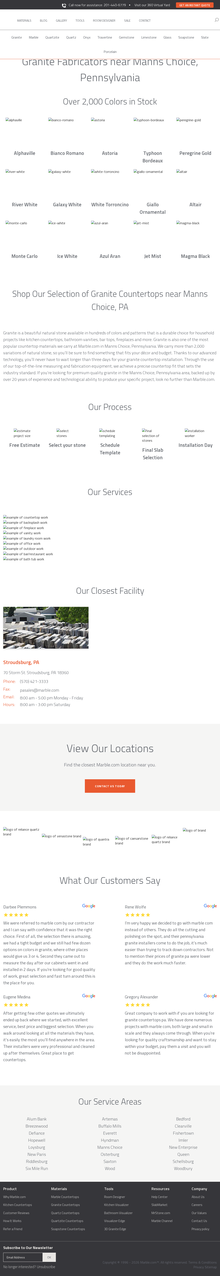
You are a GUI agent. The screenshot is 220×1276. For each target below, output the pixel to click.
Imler (183, 1140)
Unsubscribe (46, 1267)
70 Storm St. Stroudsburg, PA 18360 (36, 672)
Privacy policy (200, 1229)
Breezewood (37, 1126)
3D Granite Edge (115, 1229)
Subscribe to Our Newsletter (28, 1248)
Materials (24, 20)
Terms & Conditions (202, 1262)
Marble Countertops (65, 1197)
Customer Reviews (16, 1213)
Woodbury (183, 1168)
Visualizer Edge (114, 1221)
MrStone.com (160, 1213)
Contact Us (199, 1221)
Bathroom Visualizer (118, 1213)
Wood (110, 1168)
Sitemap (211, 1267)
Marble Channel (162, 1221)
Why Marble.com (14, 1197)
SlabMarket (159, 1205)
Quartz (71, 37)
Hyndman (110, 1140)
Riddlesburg (36, 1161)
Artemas (110, 1119)
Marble (33, 37)
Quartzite (52, 37)
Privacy (198, 1267)
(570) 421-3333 (34, 681)
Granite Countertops (65, 1205)
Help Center (159, 1197)
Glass (167, 37)
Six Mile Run (37, 1168)
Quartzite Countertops (67, 1221)
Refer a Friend (12, 1229)
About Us (198, 1197)
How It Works (12, 1221)
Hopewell (36, 1140)
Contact (145, 20)
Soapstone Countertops (68, 1229)
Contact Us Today (110, 786)
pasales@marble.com (39, 690)
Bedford (183, 1119)
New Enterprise (183, 1147)
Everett (110, 1133)
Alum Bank (37, 1119)
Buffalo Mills (109, 1126)
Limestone (149, 37)
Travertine (104, 37)
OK (49, 1257)
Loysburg (36, 1147)
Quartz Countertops (65, 1213)
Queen (183, 1154)
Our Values (199, 1213)
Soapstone (186, 37)
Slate (205, 37)
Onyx (86, 37)
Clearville (183, 1126)
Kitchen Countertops (17, 1205)
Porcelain (110, 51)
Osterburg (110, 1154)
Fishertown (183, 1133)
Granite (16, 37)
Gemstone (126, 37)
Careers (197, 1205)
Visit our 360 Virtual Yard (152, 4)
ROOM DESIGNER (104, 20)
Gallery (61, 20)
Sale (127, 20)
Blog (43, 20)
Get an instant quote (194, 5)
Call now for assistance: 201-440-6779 (97, 4)
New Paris (37, 1154)
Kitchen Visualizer (116, 1205)
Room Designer (114, 1197)
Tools (80, 20)
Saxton (110, 1161)
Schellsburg (183, 1161)
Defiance (37, 1133)
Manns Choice (109, 1147)
